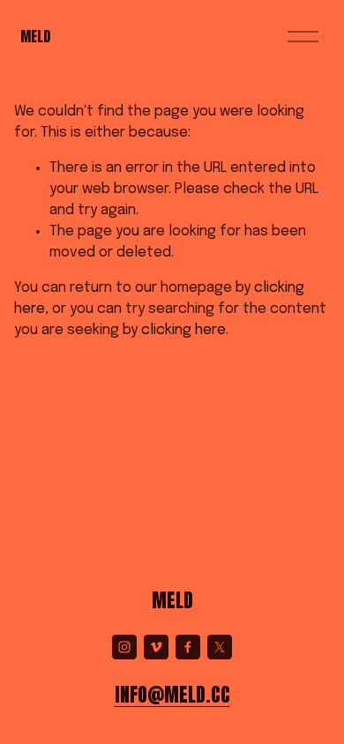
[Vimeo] (156, 647)
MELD (35, 36)
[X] (219, 647)
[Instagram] (124, 647)
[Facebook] (188, 647)
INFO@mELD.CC (172, 694)
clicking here (183, 330)
